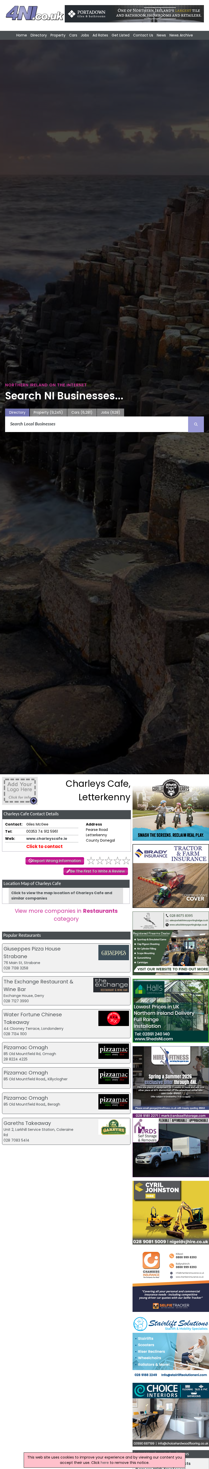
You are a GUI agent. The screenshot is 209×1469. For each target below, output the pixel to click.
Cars (73, 35)
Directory (39, 35)
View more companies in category (66, 914)
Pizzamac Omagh (26, 1047)
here (105, 1462)
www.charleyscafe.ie (46, 838)
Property (58, 35)
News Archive (181, 35)
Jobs (85, 35)
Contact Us (143, 35)
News (161, 35)
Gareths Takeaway (27, 1123)
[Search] (196, 424)
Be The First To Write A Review (97, 871)
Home (21, 35)
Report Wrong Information (56, 860)
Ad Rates (100, 35)
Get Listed (120, 35)
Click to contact (44, 846)
